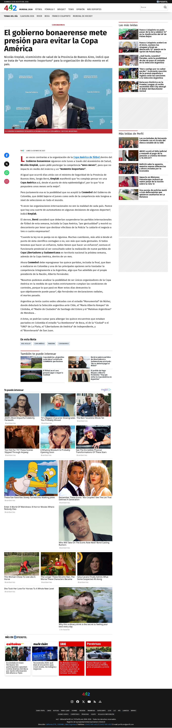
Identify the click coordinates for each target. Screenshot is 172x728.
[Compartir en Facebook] (6, 155)
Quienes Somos (63, 714)
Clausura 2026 (27, 16)
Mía (119, 711)
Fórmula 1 (50, 9)
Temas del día (11, 16)
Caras (49, 711)
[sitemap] (100, 702)
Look (109, 711)
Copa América (39, 344)
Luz (114, 711)
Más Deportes (94, 9)
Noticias (56, 711)
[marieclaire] (45, 645)
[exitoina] (18, 645)
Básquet (61, 9)
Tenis (71, 9)
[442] (86, 694)
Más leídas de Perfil (131, 133)
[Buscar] (165, 7)
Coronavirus (64, 344)
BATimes (133, 711)
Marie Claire (65, 711)
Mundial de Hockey (82, 16)
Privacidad (85, 714)
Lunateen (126, 711)
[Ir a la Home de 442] (10, 10)
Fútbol (38, 9)
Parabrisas (91, 711)
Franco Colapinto (61, 16)
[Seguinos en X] (83, 702)
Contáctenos (75, 714)
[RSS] (95, 702)
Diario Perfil (40, 711)
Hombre (74, 711)
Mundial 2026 (26, 9)
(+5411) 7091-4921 (91, 724)
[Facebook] (77, 702)
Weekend (82, 711)
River (39, 16)
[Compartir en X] (6, 164)
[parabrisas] (98, 645)
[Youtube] (89, 702)
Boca (47, 16)
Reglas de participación (106, 714)
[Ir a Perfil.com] (162, 2)
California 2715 (51, 724)
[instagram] (72, 702)
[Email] (6, 181)
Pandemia (51, 344)
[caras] (71, 645)
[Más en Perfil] (20, 637)
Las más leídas (128, 25)
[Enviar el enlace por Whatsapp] (6, 172)
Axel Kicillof (26, 344)
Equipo (93, 714)
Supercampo (101, 711)
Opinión (80, 9)
